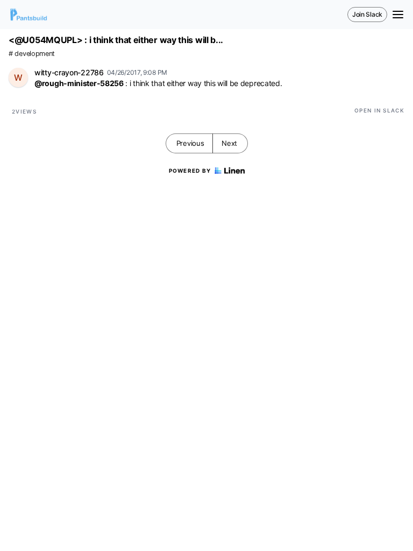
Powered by (190, 170)
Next (229, 143)
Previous (190, 143)
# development (32, 54)
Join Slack (367, 14)
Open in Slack (379, 110)
